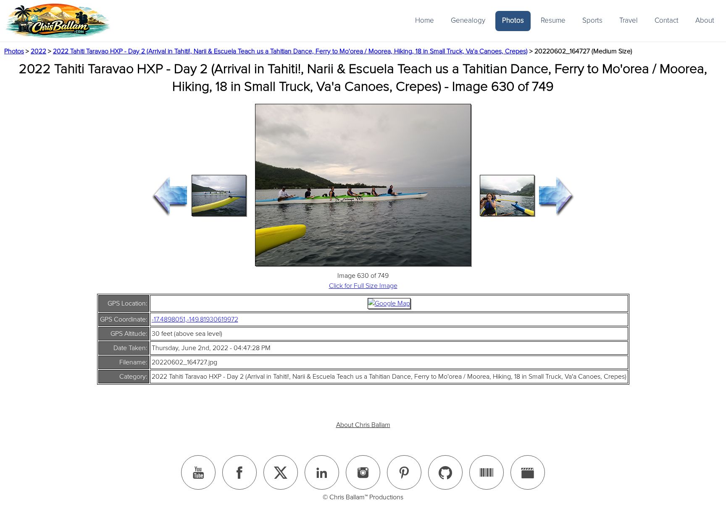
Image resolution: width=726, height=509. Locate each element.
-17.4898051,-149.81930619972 (195, 319)
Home (424, 20)
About (704, 20)
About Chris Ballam (363, 425)
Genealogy (468, 20)
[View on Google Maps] (389, 303)
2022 (38, 51)
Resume (553, 20)
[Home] (57, 20)
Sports (592, 20)
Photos (513, 20)
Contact (667, 20)
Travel (628, 20)
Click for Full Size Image (363, 286)
